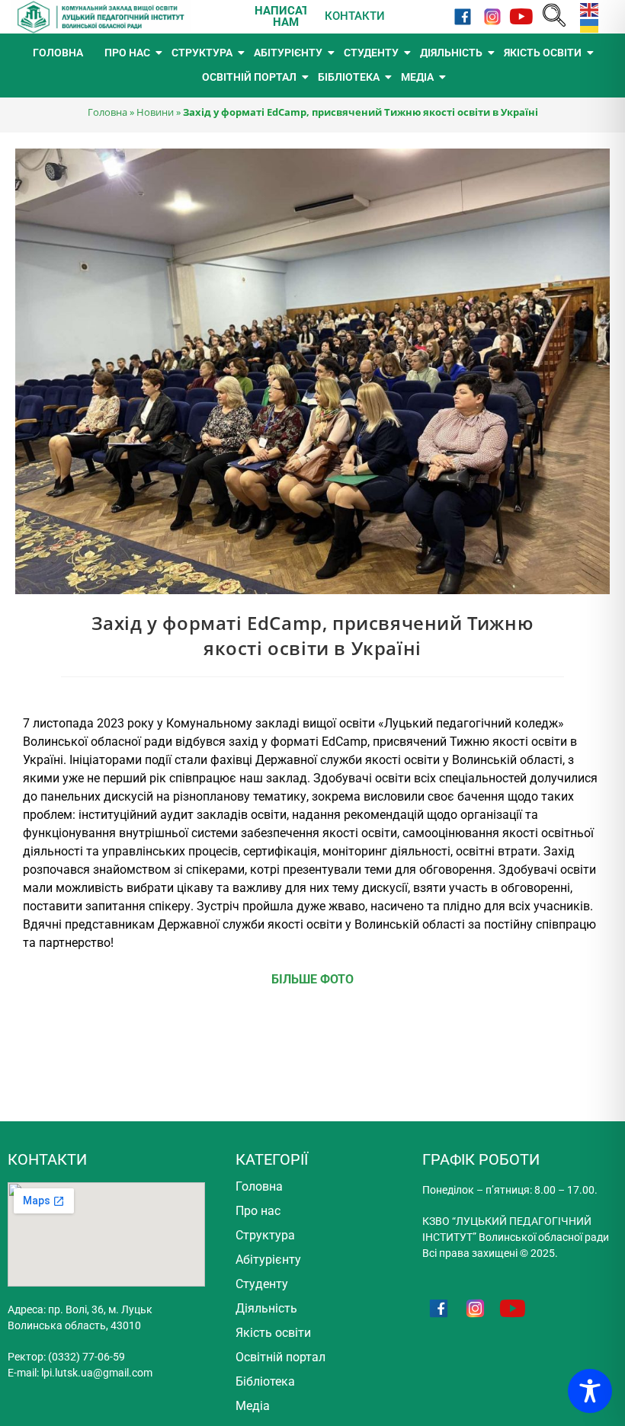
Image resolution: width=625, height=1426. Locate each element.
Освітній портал (280, 1357)
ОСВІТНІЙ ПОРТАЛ (249, 77)
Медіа (253, 1406)
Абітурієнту (268, 1259)
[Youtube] (522, 16)
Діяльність (266, 1308)
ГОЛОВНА (58, 52)
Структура (265, 1235)
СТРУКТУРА (201, 52)
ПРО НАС (127, 52)
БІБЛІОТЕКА (349, 77)
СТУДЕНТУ (371, 52)
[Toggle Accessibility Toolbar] (590, 1391)
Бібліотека (265, 1381)
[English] (586, 9)
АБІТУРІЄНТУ (288, 52)
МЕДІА (417, 77)
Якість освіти (273, 1332)
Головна (107, 112)
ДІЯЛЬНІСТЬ (451, 52)
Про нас (258, 1211)
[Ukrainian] (586, 25)
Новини (155, 112)
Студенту (262, 1284)
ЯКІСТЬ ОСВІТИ (543, 52)
